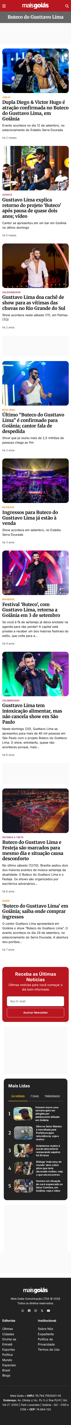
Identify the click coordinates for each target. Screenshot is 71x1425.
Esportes (8, 1349)
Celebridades (11, 700)
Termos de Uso (49, 1349)
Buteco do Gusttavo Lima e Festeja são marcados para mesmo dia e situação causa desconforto (32, 850)
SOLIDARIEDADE (11, 292)
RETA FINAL (8, 410)
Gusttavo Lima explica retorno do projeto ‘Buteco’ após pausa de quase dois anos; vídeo (31, 208)
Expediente (46, 1334)
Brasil (6, 1370)
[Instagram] (35, 1310)
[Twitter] (42, 1310)
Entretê (7, 1344)
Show (5, 901)
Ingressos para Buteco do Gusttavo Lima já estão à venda (30, 517)
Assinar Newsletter (35, 1012)
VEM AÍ (6, 97)
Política (7, 1355)
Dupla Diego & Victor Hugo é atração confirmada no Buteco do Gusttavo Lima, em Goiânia (35, 110)
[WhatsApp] (22, 1310)
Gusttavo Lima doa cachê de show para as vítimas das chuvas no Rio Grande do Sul (33, 302)
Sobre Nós (45, 1329)
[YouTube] (48, 1310)
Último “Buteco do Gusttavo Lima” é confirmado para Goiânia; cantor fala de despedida (33, 423)
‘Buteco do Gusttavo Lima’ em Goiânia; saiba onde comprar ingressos (35, 911)
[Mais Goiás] (35, 6)
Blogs (6, 1375)
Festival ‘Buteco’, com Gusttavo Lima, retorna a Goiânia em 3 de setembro (31, 610)
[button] (4, 5)
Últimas (7, 1329)
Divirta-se (9, 1339)
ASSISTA (7, 194)
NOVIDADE (8, 599)
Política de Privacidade (46, 1341)
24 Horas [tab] (18, 1096)
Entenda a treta (12, 837)
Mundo (7, 1360)
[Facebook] (29, 1310)
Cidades (8, 1334)
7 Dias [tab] (34, 1096)
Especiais (9, 1365)
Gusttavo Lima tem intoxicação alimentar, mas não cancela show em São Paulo (32, 714)
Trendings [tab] (52, 1096)
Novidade (8, 507)
